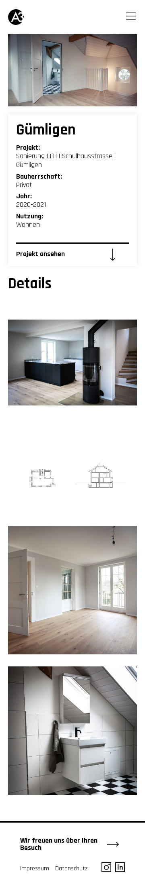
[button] (131, 17)
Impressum (34, 869)
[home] (20, 17)
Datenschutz (71, 869)
